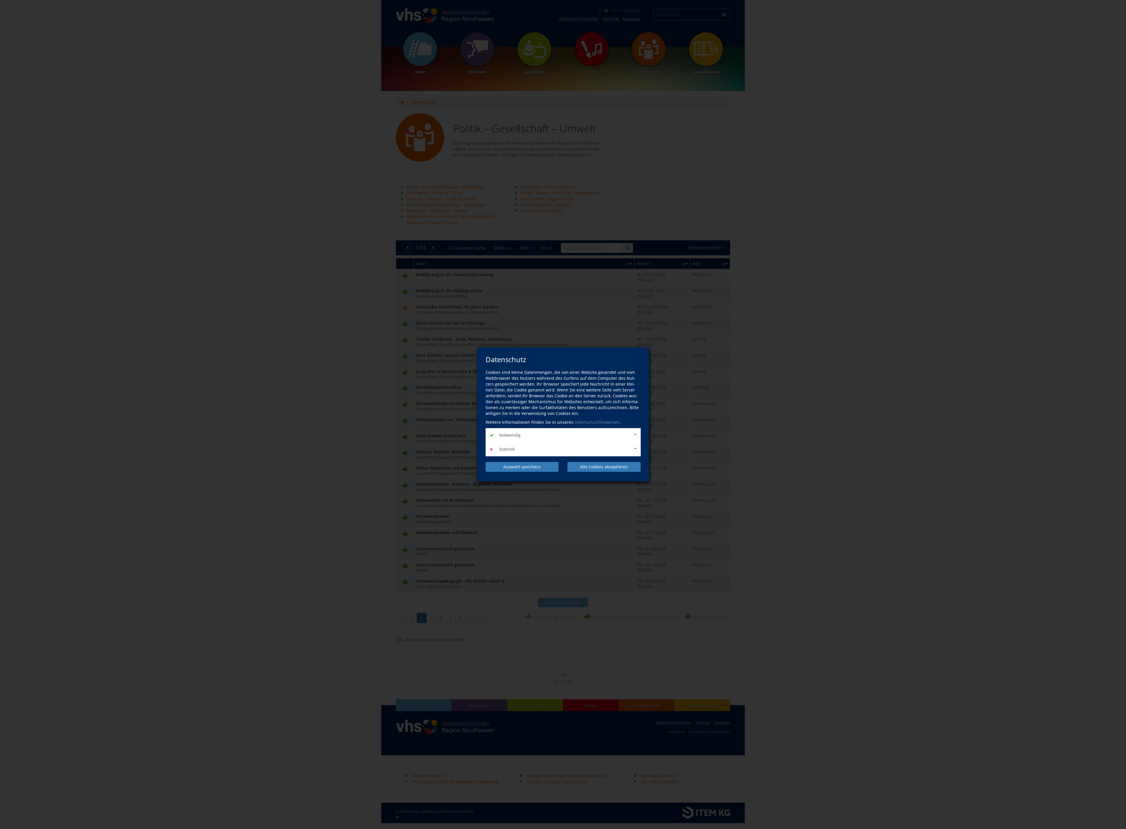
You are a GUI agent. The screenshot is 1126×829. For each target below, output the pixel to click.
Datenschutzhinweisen (597, 422)
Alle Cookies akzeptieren (604, 467)
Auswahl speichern (522, 467)
